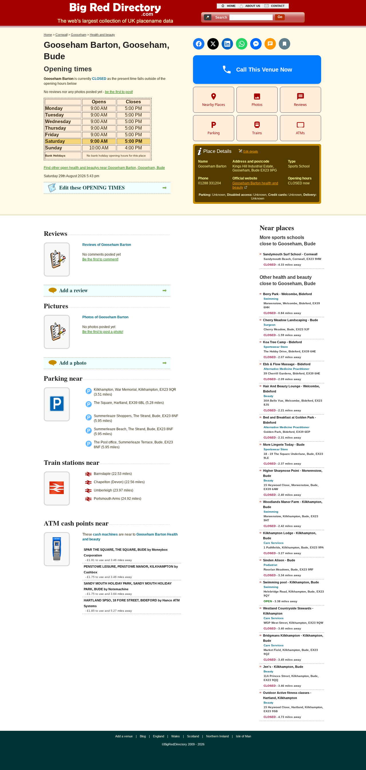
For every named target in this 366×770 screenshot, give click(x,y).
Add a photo (72, 362)
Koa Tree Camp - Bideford (282, 342)
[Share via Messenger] (256, 44)
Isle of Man (243, 736)
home (231, 5)
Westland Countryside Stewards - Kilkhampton (288, 611)
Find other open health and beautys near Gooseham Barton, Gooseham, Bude (104, 168)
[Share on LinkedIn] (227, 44)
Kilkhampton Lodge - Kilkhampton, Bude (289, 535)
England (158, 736)
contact (278, 5)
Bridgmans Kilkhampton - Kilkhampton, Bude (293, 638)
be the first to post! (119, 92)
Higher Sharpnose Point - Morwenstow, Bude (292, 473)
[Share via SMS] (270, 44)
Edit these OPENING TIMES (92, 187)
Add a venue (124, 736)
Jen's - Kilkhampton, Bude (283, 666)
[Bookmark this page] (284, 44)
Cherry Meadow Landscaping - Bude (290, 320)
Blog (143, 736)
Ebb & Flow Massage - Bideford (287, 364)
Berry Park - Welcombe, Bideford (287, 294)
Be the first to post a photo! (102, 332)
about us (252, 5)
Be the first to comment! (100, 259)
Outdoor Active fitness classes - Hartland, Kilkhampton (287, 695)
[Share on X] (213, 44)
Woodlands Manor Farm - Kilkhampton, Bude (292, 504)
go (280, 17)
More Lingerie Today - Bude (284, 444)
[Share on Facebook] (198, 44)
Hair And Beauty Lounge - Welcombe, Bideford (291, 388)
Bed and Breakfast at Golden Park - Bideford (289, 420)
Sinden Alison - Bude (279, 560)
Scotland (193, 736)
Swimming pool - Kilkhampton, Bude (291, 582)
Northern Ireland (217, 736)
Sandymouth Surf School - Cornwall (290, 254)
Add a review (73, 290)
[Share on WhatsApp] (241, 44)
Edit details (250, 151)
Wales (175, 736)
